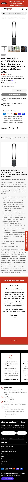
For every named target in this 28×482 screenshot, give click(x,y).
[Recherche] (25, 13)
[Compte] (23, 9)
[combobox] (14, 13)
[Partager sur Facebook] (9, 128)
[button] (26, 241)
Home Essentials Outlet (11, 473)
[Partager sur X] (13, 128)
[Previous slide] (12, 341)
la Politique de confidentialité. (16, 438)
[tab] (7, 138)
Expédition (4, 76)
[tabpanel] (14, 207)
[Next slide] (16, 341)
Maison (3, 18)
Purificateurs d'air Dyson (13, 18)
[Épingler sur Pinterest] (17, 128)
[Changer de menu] (2, 9)
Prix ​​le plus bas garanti (9, 83)
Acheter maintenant (14, 94)
